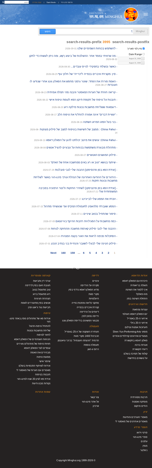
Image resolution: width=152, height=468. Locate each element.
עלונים (144, 441)
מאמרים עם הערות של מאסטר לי (33, 370)
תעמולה (94, 326)
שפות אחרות (36, 2)
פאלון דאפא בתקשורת (136, 340)
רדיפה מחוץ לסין (90, 316)
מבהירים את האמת (40, 352)
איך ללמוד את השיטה (136, 289)
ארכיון (96, 406)
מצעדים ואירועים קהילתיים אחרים (130, 336)
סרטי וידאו (142, 432)
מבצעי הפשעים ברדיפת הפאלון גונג (80, 320)
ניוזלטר (143, 450)
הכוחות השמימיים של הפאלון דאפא (32, 339)
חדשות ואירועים (138, 304)
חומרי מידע (140, 427)
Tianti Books (51, 2)
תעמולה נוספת (91, 345)
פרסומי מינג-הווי (67, 2)
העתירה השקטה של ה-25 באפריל (82, 331)
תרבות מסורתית (138, 397)
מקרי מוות (94, 294)
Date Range (135, 54)
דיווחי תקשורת (140, 349)
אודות (95, 391)
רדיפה (95, 275)
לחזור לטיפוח (43, 335)
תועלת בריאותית (138, 285)
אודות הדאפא (139, 275)
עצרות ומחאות (140, 309)
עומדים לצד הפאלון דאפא (37, 348)
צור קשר (94, 397)
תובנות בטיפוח (42, 374)
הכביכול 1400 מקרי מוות (86, 336)
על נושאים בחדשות (137, 358)
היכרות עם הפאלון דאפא (134, 281)
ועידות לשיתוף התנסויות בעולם (34, 365)
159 (72, 252)
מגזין (145, 446)
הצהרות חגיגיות (42, 298)
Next (53, 252)
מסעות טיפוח (43, 357)
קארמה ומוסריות (40, 275)
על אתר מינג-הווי (90, 401)
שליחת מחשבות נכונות (38, 330)
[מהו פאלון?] (131, 14)
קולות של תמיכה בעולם (135, 353)
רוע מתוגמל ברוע (41, 294)
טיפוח (46, 313)
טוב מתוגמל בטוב (41, 289)
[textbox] (129, 58)
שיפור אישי (44, 361)
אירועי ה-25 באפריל (137, 318)
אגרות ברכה (141, 345)
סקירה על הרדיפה (89, 285)
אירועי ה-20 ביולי (138, 323)
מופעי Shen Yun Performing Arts (130, 331)
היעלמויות (94, 298)
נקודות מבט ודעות (41, 383)
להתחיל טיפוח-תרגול (39, 326)
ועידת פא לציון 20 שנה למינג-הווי (33, 379)
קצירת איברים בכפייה (88, 307)
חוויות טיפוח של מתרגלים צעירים (33, 343)
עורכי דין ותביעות (41, 281)
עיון (145, 411)
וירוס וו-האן (93, 349)
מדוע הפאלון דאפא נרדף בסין (84, 289)
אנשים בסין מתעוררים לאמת (35, 303)
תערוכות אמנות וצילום (136, 327)
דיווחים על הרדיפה (89, 312)
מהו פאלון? (141, 294)
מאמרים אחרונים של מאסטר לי (131, 421)
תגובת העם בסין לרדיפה (37, 285)
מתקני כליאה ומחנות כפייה (85, 303)
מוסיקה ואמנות (139, 401)
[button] (142, 58)
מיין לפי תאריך (134, 48)
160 (63, 252)
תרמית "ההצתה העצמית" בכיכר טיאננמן (78, 340)
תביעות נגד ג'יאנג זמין (39, 307)
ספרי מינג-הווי (140, 437)
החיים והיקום (140, 406)
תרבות (143, 391)
